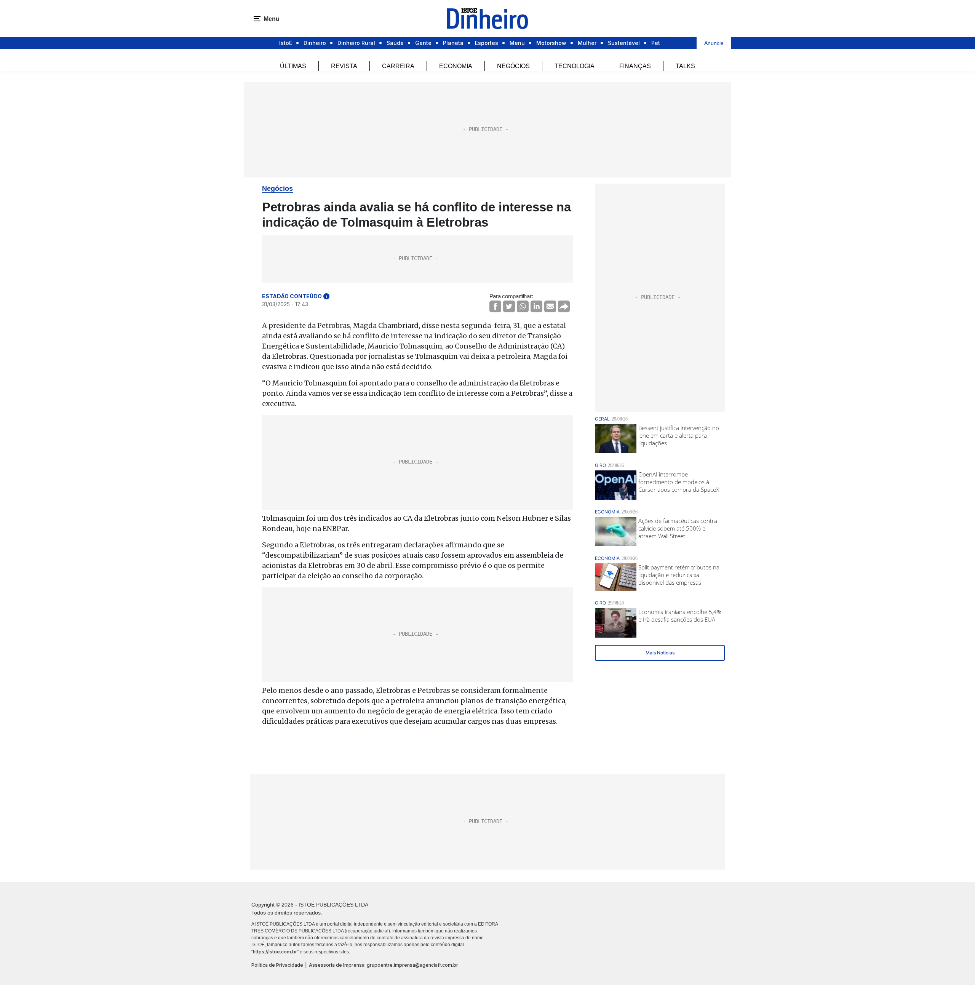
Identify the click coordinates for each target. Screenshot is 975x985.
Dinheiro (315, 43)
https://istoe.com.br (275, 952)
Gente (423, 43)
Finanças (635, 66)
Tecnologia (575, 66)
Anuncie (714, 43)
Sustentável (624, 43)
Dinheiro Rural (356, 43)
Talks (685, 66)
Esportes (486, 43)
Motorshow (551, 43)
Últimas (293, 66)
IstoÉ (285, 43)
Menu (517, 43)
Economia (455, 66)
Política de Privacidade (277, 965)
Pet (655, 43)
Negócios (513, 66)
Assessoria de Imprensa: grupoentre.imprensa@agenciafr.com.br (383, 965)
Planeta (453, 43)
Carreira (398, 66)
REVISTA (344, 66)
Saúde (395, 43)
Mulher (587, 43)
